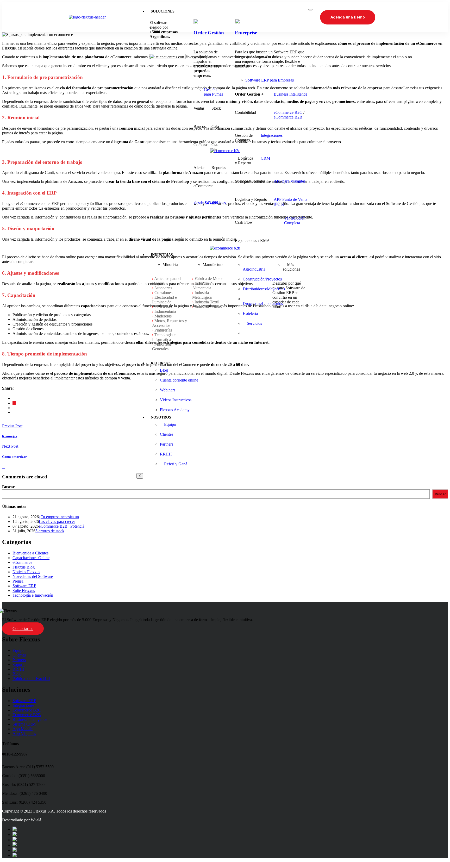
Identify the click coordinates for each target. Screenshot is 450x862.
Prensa (17, 581)
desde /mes (210, 203)
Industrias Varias (208, 306)
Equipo (18, 650)
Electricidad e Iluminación (164, 299)
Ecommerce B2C (26, 710)
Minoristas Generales (162, 346)
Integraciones (272, 135)
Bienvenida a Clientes (30, 553)
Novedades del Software (32, 576)
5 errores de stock (49, 531)
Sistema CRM (24, 724)
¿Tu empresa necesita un (59, 517)
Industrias (162, 255)
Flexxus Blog (23, 567)
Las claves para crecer (57, 521)
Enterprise (246, 32)
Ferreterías (163, 306)
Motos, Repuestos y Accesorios (169, 323)
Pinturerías (163, 330)
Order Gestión (208, 32)
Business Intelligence (29, 719)
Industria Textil (207, 302)
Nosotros (161, 417)
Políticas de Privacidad (31, 678)
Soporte (18, 664)
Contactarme (22, 628)
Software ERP (24, 586)
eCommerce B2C (288, 112)
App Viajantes (24, 733)
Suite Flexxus (23, 590)
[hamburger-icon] (310, 9)
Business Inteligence (290, 94)
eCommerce (22, 562)
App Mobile (22, 729)
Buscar (8, 487)
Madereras (163, 316)
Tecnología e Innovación (32, 595)
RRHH (18, 669)
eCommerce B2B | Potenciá (61, 526)
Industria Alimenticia (201, 285)
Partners (19, 660)
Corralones (163, 292)
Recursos (161, 363)
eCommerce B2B (288, 117)
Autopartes (163, 288)
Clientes (19, 655)
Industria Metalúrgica (202, 294)
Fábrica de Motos (209, 278)
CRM (265, 158)
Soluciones (162, 11)
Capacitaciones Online (30, 557)
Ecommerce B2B (26, 715)
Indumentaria (165, 311)
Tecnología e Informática (164, 337)
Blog (16, 674)
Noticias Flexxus (26, 572)
